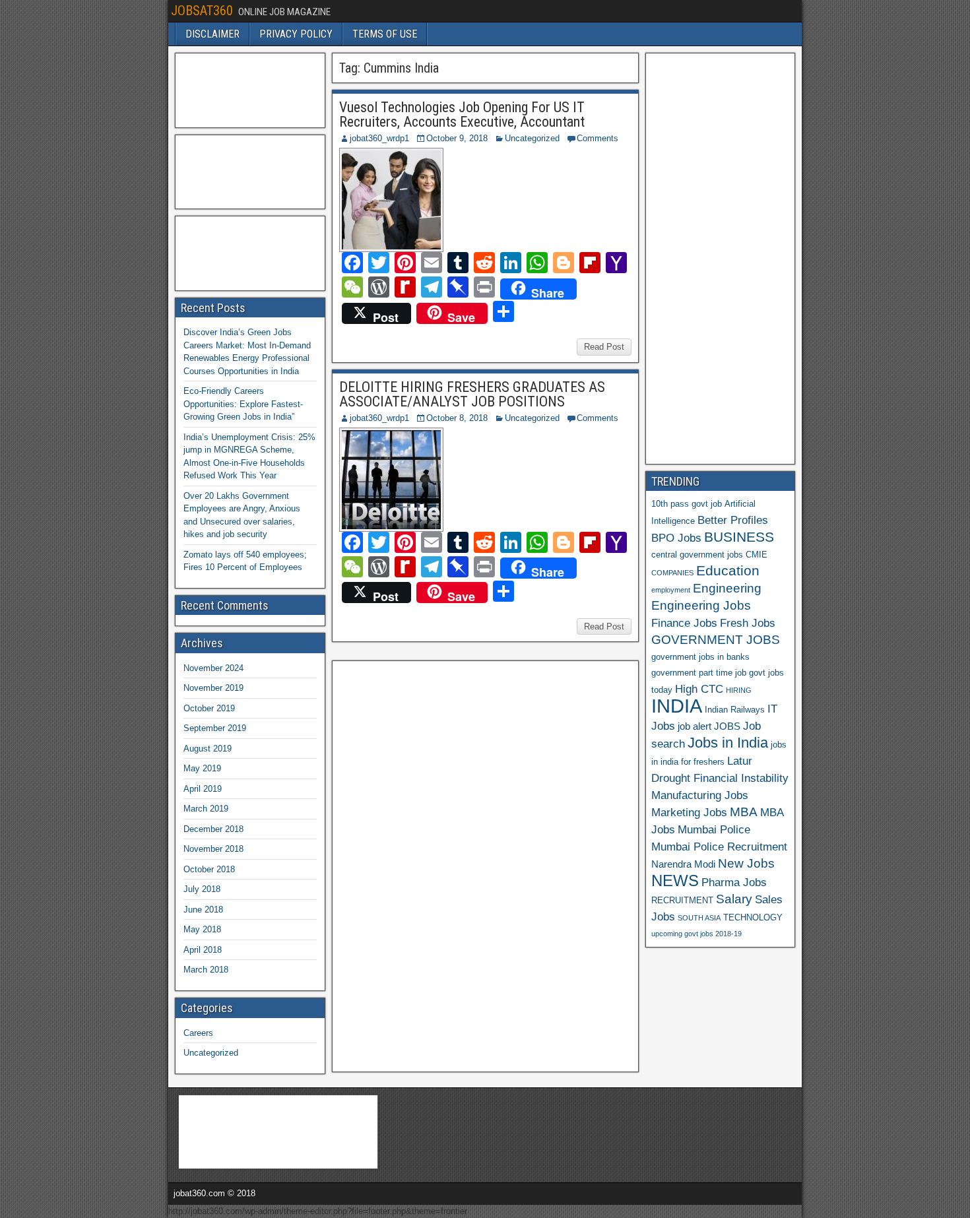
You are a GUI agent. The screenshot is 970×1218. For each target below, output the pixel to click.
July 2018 (201, 889)
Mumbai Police (714, 829)
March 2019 (205, 809)
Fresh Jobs (747, 622)
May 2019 (202, 768)
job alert (694, 726)
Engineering (727, 588)
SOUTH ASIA (699, 918)
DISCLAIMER (212, 34)
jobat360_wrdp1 (379, 138)
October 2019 (209, 708)
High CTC (699, 688)
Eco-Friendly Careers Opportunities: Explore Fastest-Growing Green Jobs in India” (243, 404)
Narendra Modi (683, 864)
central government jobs (697, 555)
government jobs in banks (700, 657)
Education (728, 570)
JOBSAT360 (202, 10)
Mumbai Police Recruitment (719, 846)
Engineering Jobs (701, 605)
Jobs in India (728, 742)
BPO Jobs (676, 537)
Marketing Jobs (689, 812)
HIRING (739, 690)
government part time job (698, 673)
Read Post (604, 347)
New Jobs (746, 863)
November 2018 (213, 849)
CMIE (756, 555)
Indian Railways (735, 710)
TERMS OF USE (384, 34)
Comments (597, 138)
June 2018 (203, 909)
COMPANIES (672, 573)
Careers (198, 1033)
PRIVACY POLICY (296, 34)
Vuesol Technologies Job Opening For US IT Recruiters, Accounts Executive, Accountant (462, 114)
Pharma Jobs (734, 882)
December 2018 (213, 829)
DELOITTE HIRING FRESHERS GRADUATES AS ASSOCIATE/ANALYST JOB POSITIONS (472, 394)
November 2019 (213, 688)
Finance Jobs (684, 622)
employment (670, 590)
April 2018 (202, 950)
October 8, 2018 (457, 418)
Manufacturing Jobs (699, 795)
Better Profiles (732, 520)
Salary (734, 899)
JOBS (727, 726)
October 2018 (209, 869)
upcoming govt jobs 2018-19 (696, 934)
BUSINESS (739, 536)
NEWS (675, 880)
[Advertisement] (437, 864)
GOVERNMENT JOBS (715, 640)
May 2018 (202, 929)
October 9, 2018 (457, 138)
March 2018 (205, 970)
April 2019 (202, 789)
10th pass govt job (686, 504)
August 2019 (207, 748)
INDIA (676, 706)
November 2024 (213, 668)
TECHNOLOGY (753, 917)
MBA (744, 812)
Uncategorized (532, 138)
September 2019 (214, 728)
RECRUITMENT (682, 900)
